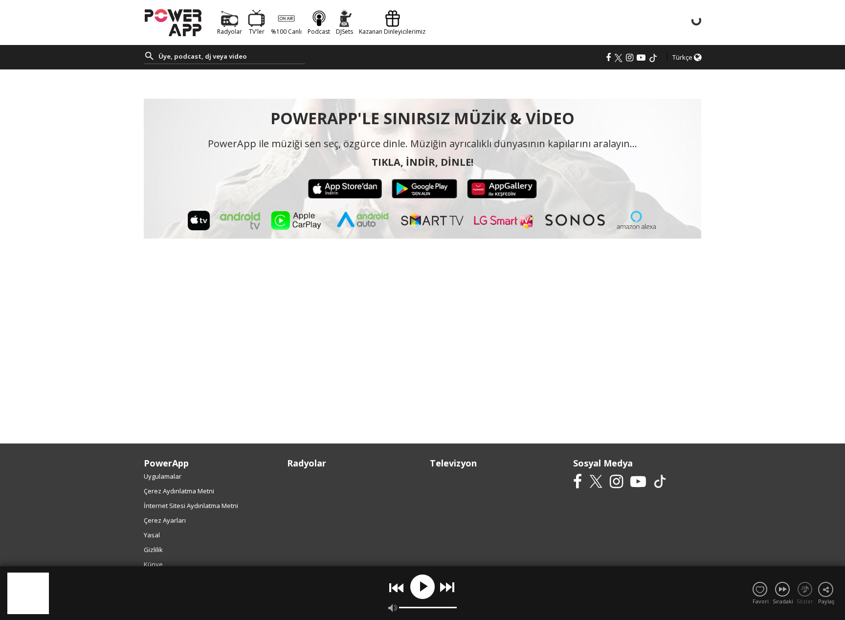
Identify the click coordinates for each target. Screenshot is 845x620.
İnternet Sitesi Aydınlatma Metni (191, 505)
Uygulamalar (162, 476)
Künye (153, 564)
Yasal (152, 535)
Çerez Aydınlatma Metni (179, 491)
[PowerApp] (173, 21)
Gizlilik (153, 549)
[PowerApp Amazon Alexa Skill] (636, 220)
